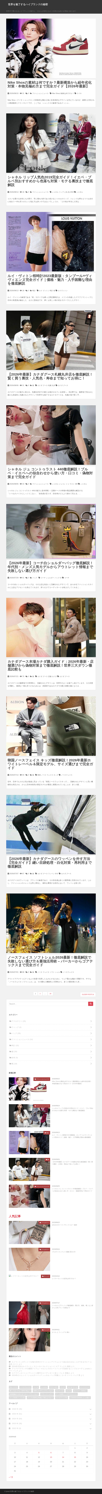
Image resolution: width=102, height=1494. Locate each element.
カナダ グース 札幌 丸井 (46, 385)
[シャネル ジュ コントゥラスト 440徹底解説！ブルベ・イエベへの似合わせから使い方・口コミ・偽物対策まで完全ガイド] (51, 435)
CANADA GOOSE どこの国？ (80, 1398)
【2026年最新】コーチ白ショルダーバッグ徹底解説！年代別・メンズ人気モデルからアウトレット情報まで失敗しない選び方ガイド (50, 567)
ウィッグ (16, 1027)
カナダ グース (63, 385)
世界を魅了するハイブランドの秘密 (28, 4)
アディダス (53, 1387)
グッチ (62, 1387)
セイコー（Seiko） (80, 1391)
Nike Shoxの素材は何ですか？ (63, 93)
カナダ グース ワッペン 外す (47, 874)
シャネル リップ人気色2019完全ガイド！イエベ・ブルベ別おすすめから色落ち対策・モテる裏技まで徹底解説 (50, 181)
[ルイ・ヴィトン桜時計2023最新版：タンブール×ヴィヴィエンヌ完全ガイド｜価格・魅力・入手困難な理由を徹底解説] (51, 242)
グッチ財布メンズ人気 (17, 1398)
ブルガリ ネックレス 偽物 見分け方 (64, 1252)
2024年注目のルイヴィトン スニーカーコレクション (32, 1366)
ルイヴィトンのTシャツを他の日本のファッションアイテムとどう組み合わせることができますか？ (51, 1362)
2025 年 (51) (17, 1414)
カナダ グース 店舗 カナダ (47, 676)
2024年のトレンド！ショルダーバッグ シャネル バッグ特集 (35, 1375)
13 (51, 1457)
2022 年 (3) (16, 1428)
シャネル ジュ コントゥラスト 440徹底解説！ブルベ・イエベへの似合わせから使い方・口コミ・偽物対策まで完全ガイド (50, 473)
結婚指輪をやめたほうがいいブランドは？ (24, 1394)
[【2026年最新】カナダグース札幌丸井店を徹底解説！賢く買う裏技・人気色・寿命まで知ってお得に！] (51, 340)
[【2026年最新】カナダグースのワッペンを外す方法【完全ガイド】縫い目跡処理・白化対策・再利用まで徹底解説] (51, 824)
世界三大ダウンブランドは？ (43, 1391)
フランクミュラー (47, 1394)
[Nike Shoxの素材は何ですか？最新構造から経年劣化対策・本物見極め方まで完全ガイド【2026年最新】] (51, 48)
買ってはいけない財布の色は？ (20, 1391)
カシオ (68, 1391)
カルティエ (59, 1391)
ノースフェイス (66, 775)
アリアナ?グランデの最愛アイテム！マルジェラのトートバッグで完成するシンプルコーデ (47, 1369)
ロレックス (13, 1387)
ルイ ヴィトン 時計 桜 (47, 291)
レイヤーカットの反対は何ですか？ (64, 1278)
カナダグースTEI (61, 1398)
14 (63, 1457)
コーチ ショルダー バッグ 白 (51, 578)
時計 (34, 291)
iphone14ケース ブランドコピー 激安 (64, 1225)
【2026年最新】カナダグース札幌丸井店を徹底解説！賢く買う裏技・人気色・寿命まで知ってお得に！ (50, 376)
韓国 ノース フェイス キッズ (47, 775)
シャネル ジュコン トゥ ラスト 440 (65, 484)
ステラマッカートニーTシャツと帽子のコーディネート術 (34, 1373)
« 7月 (11, 1477)
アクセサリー (18, 1021)
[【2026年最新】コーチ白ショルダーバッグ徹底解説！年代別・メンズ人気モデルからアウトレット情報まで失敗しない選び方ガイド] (51, 531)
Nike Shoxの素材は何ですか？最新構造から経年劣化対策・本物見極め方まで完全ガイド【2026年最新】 (50, 84)
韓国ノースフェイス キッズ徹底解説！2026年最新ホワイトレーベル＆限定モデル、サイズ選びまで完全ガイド (50, 764)
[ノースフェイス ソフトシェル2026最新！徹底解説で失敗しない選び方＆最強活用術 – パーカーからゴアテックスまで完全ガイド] (51, 923)
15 (75, 1457)
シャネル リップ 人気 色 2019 (63, 192)
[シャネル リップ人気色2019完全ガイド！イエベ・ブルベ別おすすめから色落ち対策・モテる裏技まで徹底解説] (51, 143)
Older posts (87, 994)
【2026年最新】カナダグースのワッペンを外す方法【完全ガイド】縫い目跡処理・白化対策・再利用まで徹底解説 (50, 862)
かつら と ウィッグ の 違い (61, 1332)
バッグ (34, 578)
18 (50, 994)
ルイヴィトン (63, 291)
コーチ (66, 578)
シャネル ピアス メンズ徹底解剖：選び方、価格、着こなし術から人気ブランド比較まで (72, 1307)
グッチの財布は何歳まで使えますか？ (40, 1398)
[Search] (90, 1004)
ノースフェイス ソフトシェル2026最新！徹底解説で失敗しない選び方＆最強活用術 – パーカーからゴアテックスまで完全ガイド (50, 961)
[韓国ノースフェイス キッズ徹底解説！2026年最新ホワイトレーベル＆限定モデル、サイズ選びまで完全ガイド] (51, 726)
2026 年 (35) (17, 1409)
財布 (14, 1058)
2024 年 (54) (17, 1419)
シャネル (79, 192)
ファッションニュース (40, 93)
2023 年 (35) (17, 1423)
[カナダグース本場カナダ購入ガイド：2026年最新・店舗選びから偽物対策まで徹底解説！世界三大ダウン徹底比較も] (51, 627)
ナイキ (79, 93)
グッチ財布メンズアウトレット (66, 1394)
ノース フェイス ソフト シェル (48, 972)
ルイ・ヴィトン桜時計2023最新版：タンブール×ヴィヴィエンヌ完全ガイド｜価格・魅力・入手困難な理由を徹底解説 (50, 279)
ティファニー (84, 1387)
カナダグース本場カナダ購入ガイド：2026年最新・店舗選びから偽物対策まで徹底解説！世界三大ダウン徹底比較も (51, 665)
